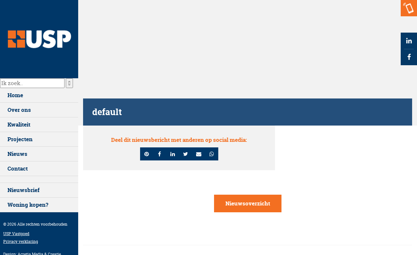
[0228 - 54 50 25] (409, 8)
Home (15, 95)
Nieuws (17, 154)
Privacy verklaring (20, 241)
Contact (17, 168)
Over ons (19, 109)
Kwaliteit (18, 124)
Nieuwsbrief (23, 190)
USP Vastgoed (16, 233)
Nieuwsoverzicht (247, 203)
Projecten (20, 139)
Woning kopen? (27, 204)
